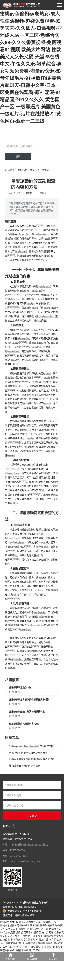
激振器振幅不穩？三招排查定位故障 (34, 746)
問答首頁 (35, 170)
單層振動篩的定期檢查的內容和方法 (33, 184)
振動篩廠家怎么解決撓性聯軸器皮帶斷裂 (29, 699)
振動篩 (45, 170)
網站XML (29, 915)
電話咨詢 (32, 959)
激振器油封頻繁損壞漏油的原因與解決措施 (31, 759)
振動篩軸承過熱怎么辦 (20, 687)
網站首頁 (22, 170)
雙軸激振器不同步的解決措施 (24, 765)
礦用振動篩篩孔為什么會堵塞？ (24, 723)
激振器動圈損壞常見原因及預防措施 (28, 752)
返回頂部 (53, 959)
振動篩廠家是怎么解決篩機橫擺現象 (27, 711)
